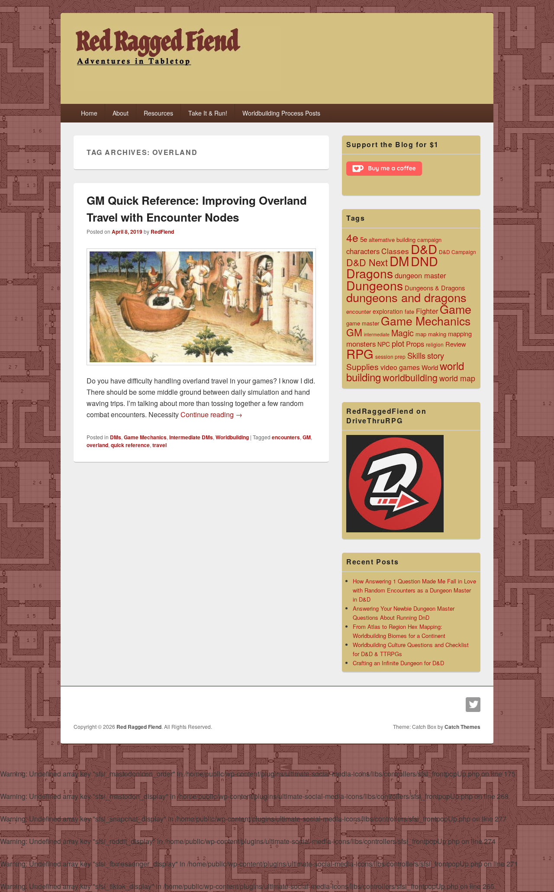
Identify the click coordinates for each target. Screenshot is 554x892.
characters (363, 251)
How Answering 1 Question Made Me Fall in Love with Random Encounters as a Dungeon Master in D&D (414, 590)
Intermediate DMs (191, 437)
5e (363, 239)
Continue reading (211, 414)
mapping (460, 333)
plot (398, 343)
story (435, 355)
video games (400, 367)
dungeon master (420, 275)
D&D (424, 248)
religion (435, 344)
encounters (286, 437)
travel (159, 445)
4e (352, 237)
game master (362, 323)
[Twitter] (473, 704)
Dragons (369, 273)
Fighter (427, 311)
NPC (383, 344)
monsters (361, 343)
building (406, 239)
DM (399, 260)
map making (431, 334)
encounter (358, 311)
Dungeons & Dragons (435, 287)
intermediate (377, 334)
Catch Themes (462, 727)
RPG (360, 353)
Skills (416, 355)
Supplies (362, 366)
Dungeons (374, 285)
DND (424, 261)
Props (415, 343)
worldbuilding (410, 377)
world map (457, 377)
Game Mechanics (145, 437)
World (430, 367)
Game (455, 308)
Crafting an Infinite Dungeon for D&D (398, 663)
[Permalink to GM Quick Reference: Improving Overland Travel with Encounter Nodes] (201, 369)
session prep (390, 356)
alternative (382, 239)
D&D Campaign (457, 251)
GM (307, 437)
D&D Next (367, 262)
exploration (388, 311)
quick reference (130, 445)
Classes (395, 250)
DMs (115, 437)
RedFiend (162, 231)
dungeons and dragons (406, 297)
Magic (402, 332)
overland (97, 445)
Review (455, 343)
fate (409, 311)
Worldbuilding (232, 437)
